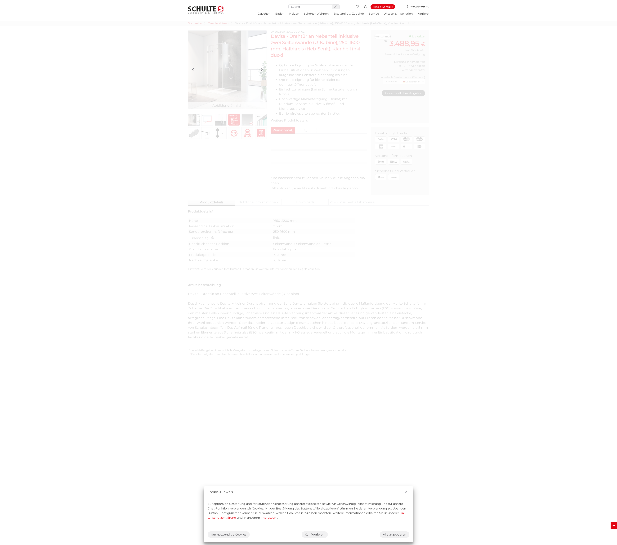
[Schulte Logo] (206, 10)
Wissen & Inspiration (398, 13)
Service (374, 13)
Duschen (264, 13)
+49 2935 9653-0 (420, 6)
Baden (280, 13)
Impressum (269, 517)
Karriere (423, 13)
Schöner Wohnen (316, 13)
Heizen (294, 13)
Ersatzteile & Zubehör (348, 13)
